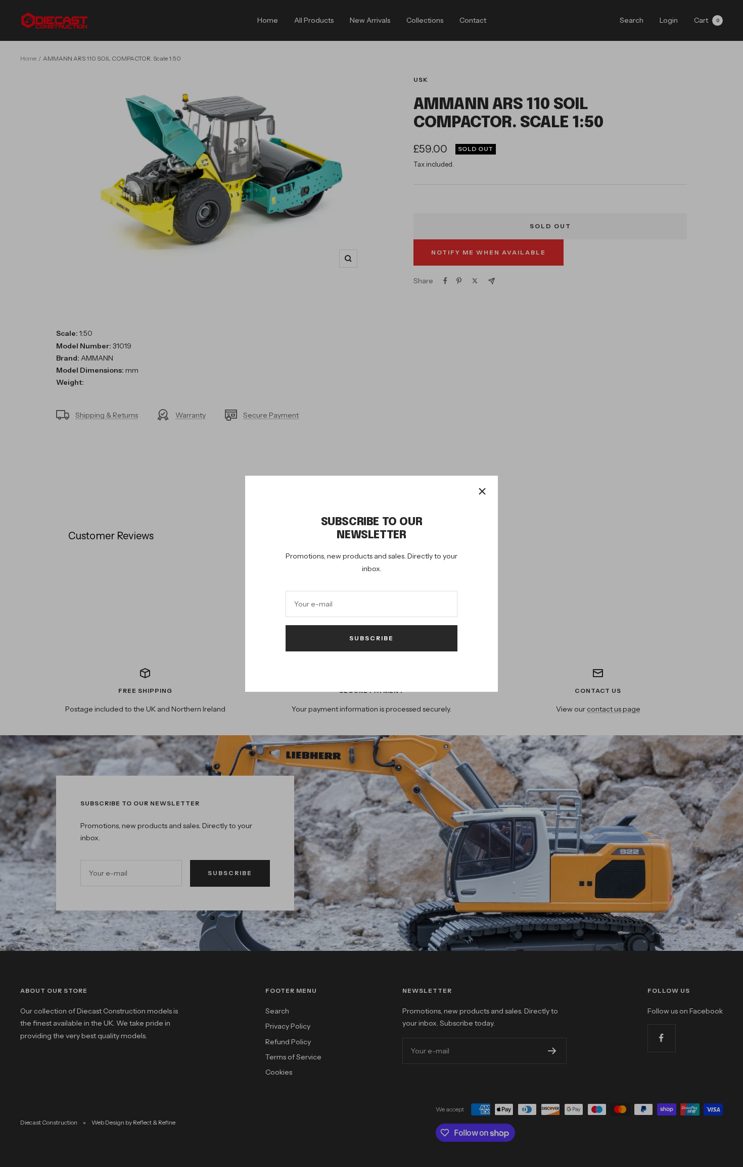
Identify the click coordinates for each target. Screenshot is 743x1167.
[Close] (482, 491)
